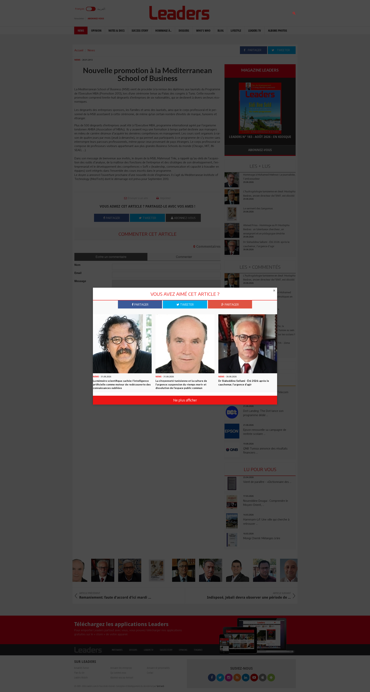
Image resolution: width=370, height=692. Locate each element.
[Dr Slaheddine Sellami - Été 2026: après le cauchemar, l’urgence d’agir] (247, 343)
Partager (141, 304)
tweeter (186, 304)
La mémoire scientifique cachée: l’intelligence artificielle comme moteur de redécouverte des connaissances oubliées (122, 384)
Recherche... (233, 12)
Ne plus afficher (185, 400)
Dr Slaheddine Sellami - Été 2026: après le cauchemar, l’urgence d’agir (243, 382)
